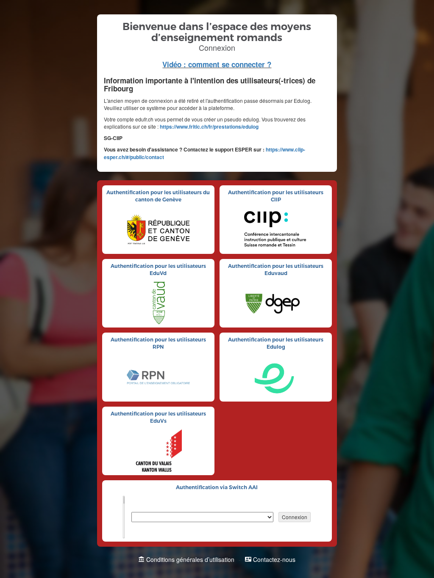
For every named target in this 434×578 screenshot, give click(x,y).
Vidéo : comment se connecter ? (216, 64)
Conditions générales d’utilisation (190, 559)
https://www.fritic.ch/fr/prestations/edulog (209, 126)
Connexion (294, 516)
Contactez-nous (274, 559)
